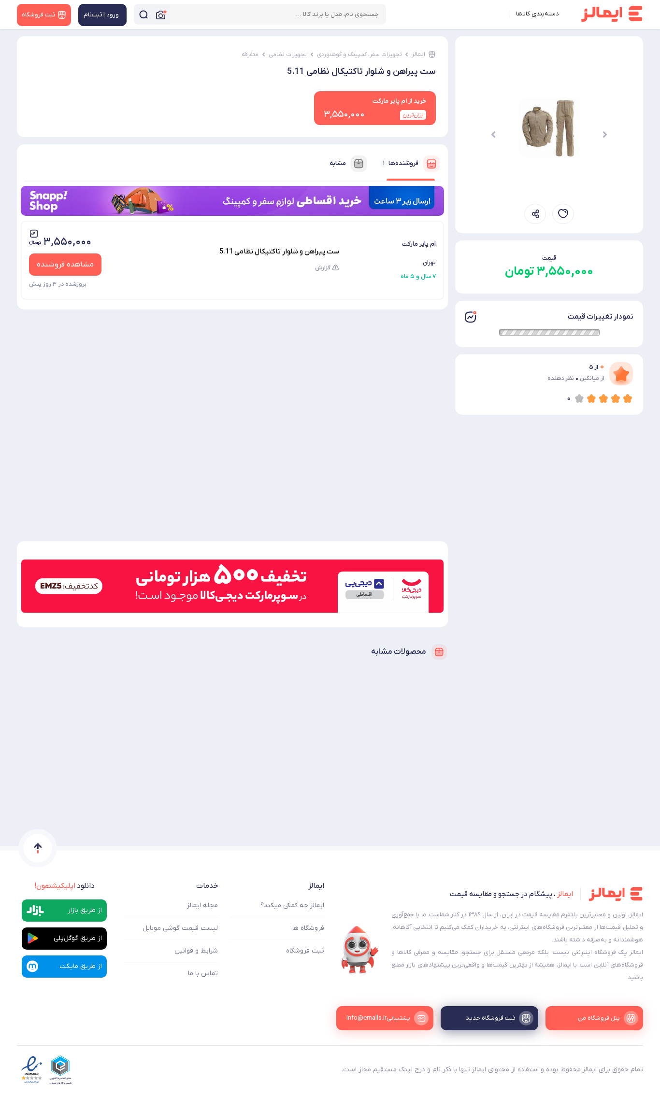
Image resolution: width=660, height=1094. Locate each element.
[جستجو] (143, 14)
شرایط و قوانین (196, 950)
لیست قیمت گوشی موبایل (180, 928)
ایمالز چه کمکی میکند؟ (292, 905)
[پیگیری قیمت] (563, 214)
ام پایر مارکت (419, 244)
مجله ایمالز (202, 905)
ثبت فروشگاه (305, 950)
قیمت (549, 258)
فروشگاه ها (308, 928)
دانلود (64, 886)
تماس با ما (203, 973)
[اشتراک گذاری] (535, 214)
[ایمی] (360, 950)
